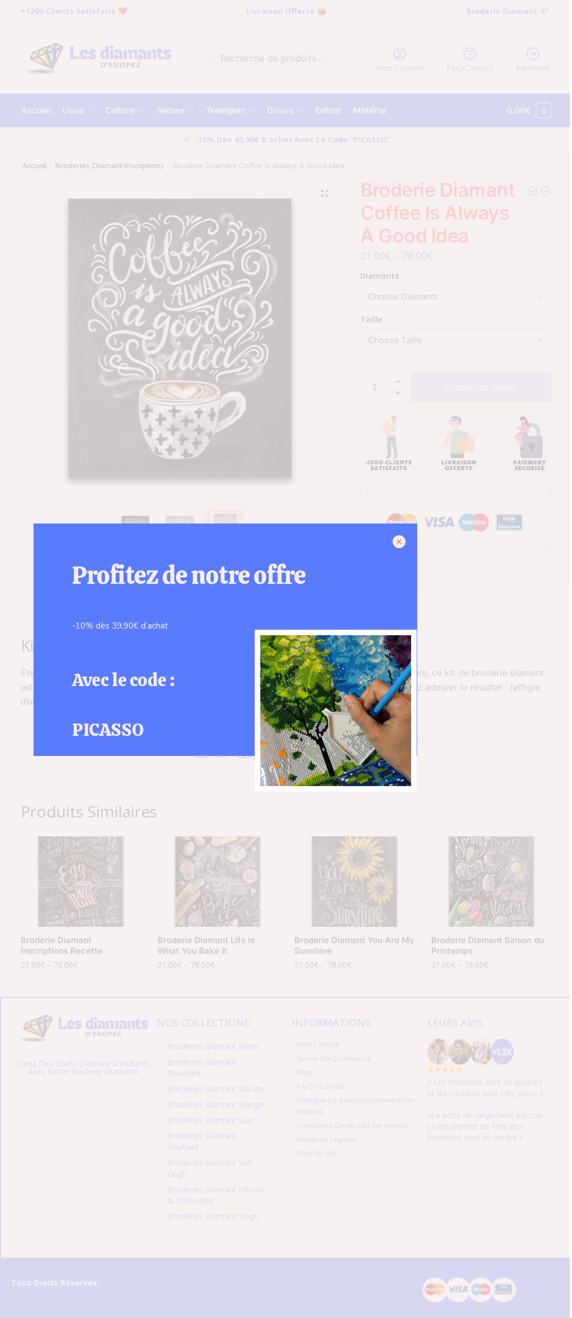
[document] (286, 659)
